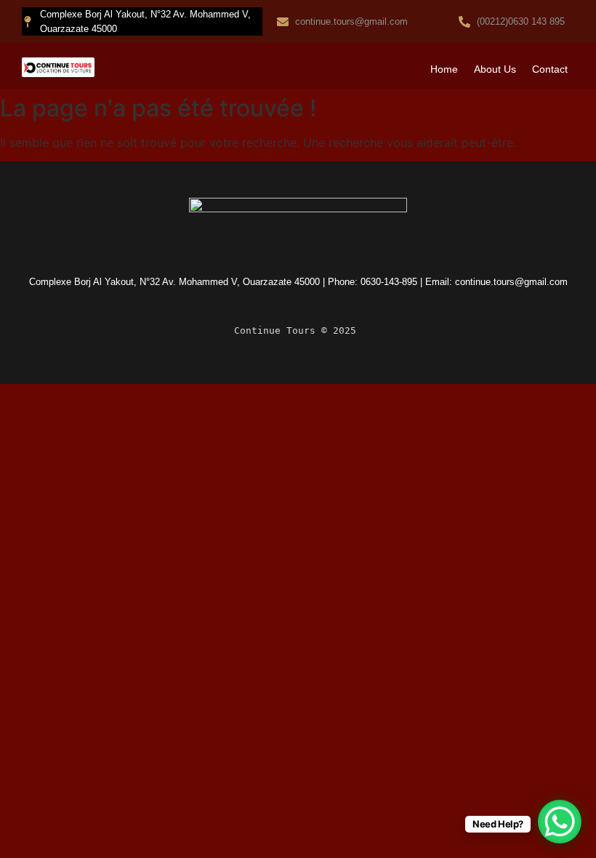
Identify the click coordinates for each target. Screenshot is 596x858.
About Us (495, 69)
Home (444, 69)
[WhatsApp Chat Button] (559, 821)
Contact (550, 69)
